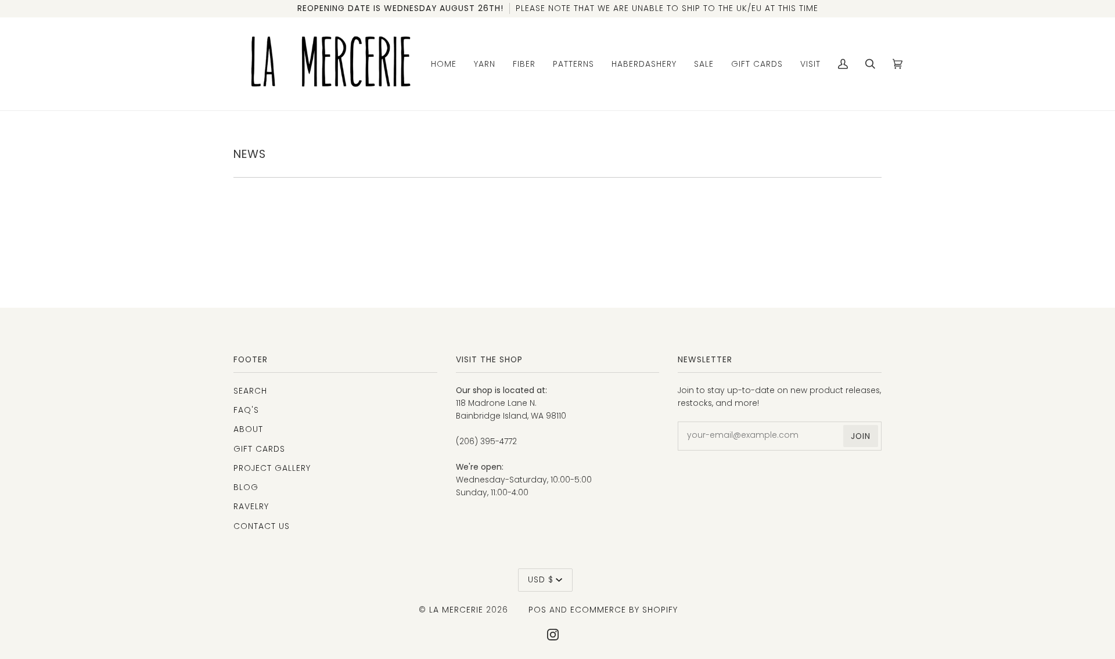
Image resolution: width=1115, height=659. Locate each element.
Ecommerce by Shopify (624, 609)
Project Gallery (272, 468)
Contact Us (261, 526)
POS (537, 609)
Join (861, 436)
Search (250, 391)
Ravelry (251, 506)
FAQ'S (246, 410)
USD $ (540, 579)
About (248, 429)
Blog (245, 487)
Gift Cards (259, 449)
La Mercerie (456, 609)
